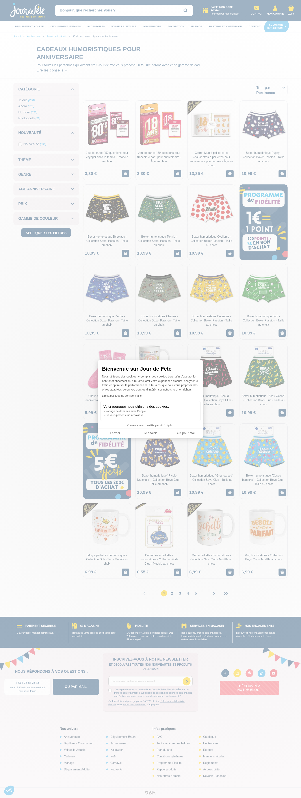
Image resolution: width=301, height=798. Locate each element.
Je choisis (150, 433)
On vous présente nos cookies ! (124, 415)
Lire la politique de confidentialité (122, 395)
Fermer (115, 433)
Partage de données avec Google (126, 411)
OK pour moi (186, 433)
